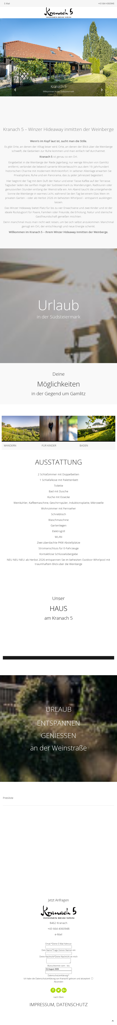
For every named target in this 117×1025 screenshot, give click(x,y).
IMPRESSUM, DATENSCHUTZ (59, 1004)
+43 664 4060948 (106, 3)
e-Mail (58, 934)
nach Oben (59, 997)
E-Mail (7, 3)
